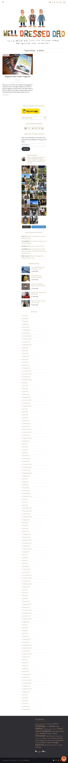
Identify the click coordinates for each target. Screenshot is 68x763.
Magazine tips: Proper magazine (17, 76)
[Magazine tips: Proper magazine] (17, 64)
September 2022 (27, 406)
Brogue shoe (50, 724)
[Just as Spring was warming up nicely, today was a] (26, 203)
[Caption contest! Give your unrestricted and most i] (26, 170)
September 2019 (27, 496)
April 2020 (25, 485)
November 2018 (27, 511)
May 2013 (25, 700)
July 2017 (25, 555)
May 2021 (25, 449)
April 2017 (25, 563)
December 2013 (27, 680)
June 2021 (25, 447)
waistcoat (39, 744)
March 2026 (26, 327)
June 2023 (25, 385)
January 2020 (26, 490)
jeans (62, 731)
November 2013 (27, 683)
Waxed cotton (49, 745)
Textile (37, 742)
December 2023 (27, 371)
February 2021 (27, 458)
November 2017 (27, 543)
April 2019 (25, 505)
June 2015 (25, 627)
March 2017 (26, 566)
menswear (40, 735)
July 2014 (25, 659)
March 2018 (26, 531)
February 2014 (27, 674)
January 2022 (26, 426)
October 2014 (26, 651)
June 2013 (25, 697)
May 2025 (25, 350)
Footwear (45, 729)
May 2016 (25, 595)
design (57, 726)
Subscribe (25, 149)
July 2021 (25, 444)
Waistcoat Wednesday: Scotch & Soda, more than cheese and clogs (38, 285)
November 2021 (27, 432)
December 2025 (27, 336)
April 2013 (25, 703)
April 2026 (25, 324)
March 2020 (26, 487)
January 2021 (26, 461)
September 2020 (27, 473)
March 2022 (26, 420)
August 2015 (26, 622)
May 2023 (25, 388)
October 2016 (26, 581)
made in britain (52, 733)
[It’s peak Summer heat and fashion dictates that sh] (34, 186)
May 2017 (25, 560)
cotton (47, 726)
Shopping (42, 740)
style (53, 740)
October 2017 (26, 546)
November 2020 (27, 467)
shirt (57, 738)
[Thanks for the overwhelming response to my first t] (34, 212)
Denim (52, 726)
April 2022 (25, 417)
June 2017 (25, 557)
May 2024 (25, 359)
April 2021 (25, 452)
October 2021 (26, 435)
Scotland (49, 738)
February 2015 (27, 639)
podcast (37, 738)
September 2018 (27, 517)
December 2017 (27, 540)
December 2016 (27, 575)
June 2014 (25, 662)
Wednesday (56, 745)
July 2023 (25, 382)
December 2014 (27, 645)
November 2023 (27, 374)
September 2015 (27, 619)
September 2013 (27, 689)
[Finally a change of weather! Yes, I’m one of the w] (42, 186)
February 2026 (27, 330)
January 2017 (26, 572)
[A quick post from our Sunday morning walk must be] (42, 195)
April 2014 (25, 668)
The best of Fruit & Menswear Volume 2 (36, 276)
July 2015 (25, 625)
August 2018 (26, 519)
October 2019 (26, 493)
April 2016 (25, 598)
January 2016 (26, 607)
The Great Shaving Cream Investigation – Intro (38, 268)
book (41, 724)
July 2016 (25, 589)
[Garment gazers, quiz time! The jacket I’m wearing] (34, 195)
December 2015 (27, 610)
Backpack (37, 724)
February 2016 (27, 604)
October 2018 (26, 514)
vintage (55, 742)
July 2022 (25, 409)
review (44, 738)
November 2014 (27, 648)
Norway (57, 736)
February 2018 (27, 534)
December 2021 (27, 429)
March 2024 (26, 365)
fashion (39, 728)
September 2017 (27, 549)
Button (55, 724)
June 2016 (25, 592)
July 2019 (25, 499)
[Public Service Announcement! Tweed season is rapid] (26, 195)
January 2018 (26, 537)
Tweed (48, 742)
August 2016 (26, 587)
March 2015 (26, 636)
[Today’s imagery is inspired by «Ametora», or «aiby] (34, 178)
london (43, 733)
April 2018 (25, 528)
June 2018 (25, 522)
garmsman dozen (53, 729)
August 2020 (26, 476)
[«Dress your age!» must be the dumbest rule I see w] (42, 212)
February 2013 (27, 709)
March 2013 (26, 706)
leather (37, 733)
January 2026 (26, 333)
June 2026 (25, 318)
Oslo (62, 736)
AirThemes (26, 760)
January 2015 (26, 642)
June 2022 (25, 412)
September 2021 (27, 438)
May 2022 (25, 415)
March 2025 (26, 356)
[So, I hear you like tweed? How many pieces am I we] (26, 220)
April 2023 (25, 391)
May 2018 (25, 525)
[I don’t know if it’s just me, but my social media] (34, 170)
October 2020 (26, 470)
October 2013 (26, 686)
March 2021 (26, 455)
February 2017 (27, 569)
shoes (37, 740)
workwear (38, 747)
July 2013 (25, 695)
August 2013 (26, 692)
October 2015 (26, 616)
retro (40, 738)
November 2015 (27, 613)
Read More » (5, 95)
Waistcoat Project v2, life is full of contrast (38, 301)
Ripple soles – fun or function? (36, 246)
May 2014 (25, 665)
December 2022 (27, 400)
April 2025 (25, 353)
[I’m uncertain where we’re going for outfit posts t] (42, 170)
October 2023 (26, 377)
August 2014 (26, 657)
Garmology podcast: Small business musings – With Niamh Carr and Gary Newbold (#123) (34, 251)
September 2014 (27, 654)
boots (44, 724)
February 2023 (27, 397)
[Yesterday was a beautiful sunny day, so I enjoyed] (34, 220)
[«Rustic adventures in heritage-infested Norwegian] (42, 178)
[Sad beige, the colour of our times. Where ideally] (26, 186)
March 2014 (26, 671)
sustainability (59, 740)
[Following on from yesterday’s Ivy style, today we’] (26, 178)
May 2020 (25, 482)
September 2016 (27, 584)
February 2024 (27, 368)
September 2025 (27, 345)
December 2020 (27, 464)
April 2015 (25, 633)
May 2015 (25, 630)
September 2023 (27, 379)
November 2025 (27, 339)
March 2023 (26, 394)
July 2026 (25, 315)
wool (60, 745)
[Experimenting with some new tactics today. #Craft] (26, 212)
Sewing (53, 738)
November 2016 (27, 578)
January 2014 (26, 677)
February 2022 (27, 423)
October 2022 (26, 403)
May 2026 (25, 321)
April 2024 (25, 362)
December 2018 (27, 508)
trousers (42, 742)
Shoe (61, 738)
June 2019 (25, 502)
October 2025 (26, 342)
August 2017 (26, 552)
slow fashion (48, 740)
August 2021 (26, 441)
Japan (58, 731)
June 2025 (25, 347)
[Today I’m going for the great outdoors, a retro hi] (34, 203)
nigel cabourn (50, 736)
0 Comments (18, 80)
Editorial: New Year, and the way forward (38, 293)
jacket (53, 731)
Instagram (46, 731)
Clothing (40, 726)
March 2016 (26, 601)
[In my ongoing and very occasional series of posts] (42, 203)
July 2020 (25, 479)
